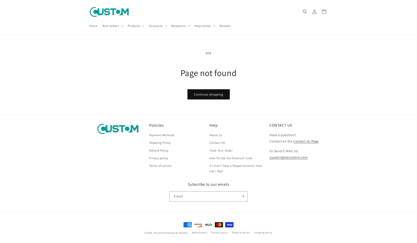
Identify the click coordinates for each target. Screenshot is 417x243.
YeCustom (159, 232)
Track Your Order (221, 150)
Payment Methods (161, 135)
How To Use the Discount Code (231, 158)
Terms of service (160, 166)
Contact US (217, 143)
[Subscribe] (242, 196)
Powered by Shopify (176, 232)
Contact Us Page (306, 141)
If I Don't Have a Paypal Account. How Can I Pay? (235, 168)
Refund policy (199, 232)
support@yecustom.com (289, 157)
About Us (215, 135)
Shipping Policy (160, 143)
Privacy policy (158, 158)
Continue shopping (208, 94)
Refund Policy (159, 150)
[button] (112, 25)
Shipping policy (263, 232)
